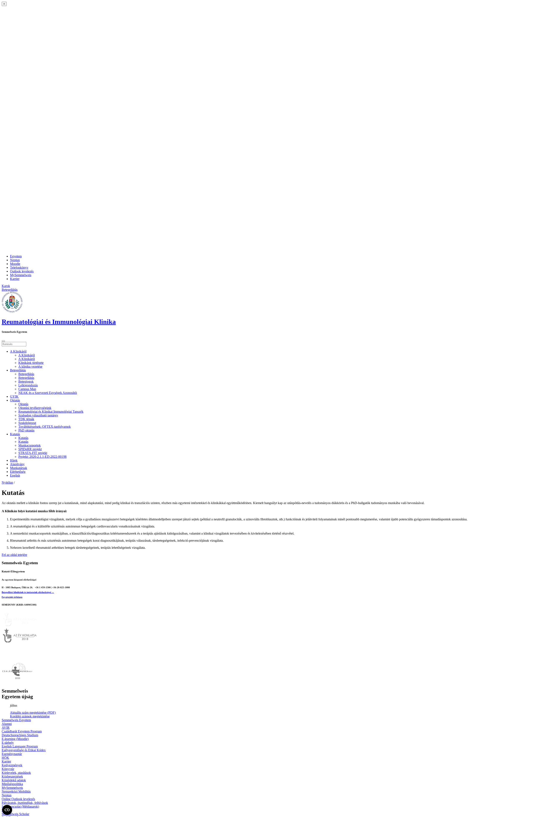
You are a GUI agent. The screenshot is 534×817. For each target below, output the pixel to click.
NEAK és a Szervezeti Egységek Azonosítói (47, 393)
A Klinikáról (18, 351)
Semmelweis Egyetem (16, 720)
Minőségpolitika (12, 784)
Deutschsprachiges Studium (20, 735)
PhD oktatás (26, 430)
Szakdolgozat (27, 423)
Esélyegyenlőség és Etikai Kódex (24, 750)
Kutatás (15, 434)
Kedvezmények (12, 765)
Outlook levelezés (22, 271)
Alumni (7, 724)
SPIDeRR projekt (30, 449)
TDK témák (26, 419)
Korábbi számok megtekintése (30, 716)
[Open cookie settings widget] (7, 810)
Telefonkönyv (19, 267)
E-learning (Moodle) (15, 739)
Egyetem (16, 256)
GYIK (14, 396)
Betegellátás (18, 370)
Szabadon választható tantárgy (38, 415)
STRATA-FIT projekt (32, 453)
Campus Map (27, 389)
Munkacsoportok (29, 445)
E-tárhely (8, 742)
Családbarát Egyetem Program (22, 731)
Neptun (15, 260)
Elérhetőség (17, 471)
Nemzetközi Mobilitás (16, 791)
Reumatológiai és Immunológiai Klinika (59, 321)
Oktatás (15, 400)
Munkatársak (18, 468)
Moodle (15, 264)
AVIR (6, 727)
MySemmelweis (20, 275)
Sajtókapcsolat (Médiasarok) (20, 806)
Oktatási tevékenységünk (34, 408)
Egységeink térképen (12, 597)
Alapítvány (17, 464)
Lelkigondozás (28, 385)
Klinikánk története (31, 362)
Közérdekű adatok (14, 780)
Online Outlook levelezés (18, 799)
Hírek (14, 460)
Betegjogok (26, 381)
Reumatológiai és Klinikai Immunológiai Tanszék (50, 411)
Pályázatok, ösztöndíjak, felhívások (25, 802)
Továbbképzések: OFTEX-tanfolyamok (44, 426)
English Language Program (20, 746)
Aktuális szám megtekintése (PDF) (33, 712)
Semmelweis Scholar (15, 814)
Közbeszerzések (12, 776)
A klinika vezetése (30, 366)
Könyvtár (8, 769)
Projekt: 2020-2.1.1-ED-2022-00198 (42, 456)
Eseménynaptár (12, 754)
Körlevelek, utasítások (16, 772)
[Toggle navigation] (3, 341)
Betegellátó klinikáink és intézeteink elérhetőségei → (28, 592)
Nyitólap (7, 482)
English (15, 475)
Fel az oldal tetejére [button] (14, 554)
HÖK (5, 757)
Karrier (14, 279)
